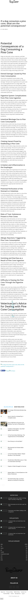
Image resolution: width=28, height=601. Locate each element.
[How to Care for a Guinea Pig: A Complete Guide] (4, 418)
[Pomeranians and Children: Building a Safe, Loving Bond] (4, 512)
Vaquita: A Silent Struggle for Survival (17, 466)
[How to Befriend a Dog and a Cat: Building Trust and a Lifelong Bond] (4, 424)
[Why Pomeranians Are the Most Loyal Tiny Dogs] (4, 506)
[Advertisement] (14, 35)
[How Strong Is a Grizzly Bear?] (4, 443)
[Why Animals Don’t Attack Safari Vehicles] (4, 449)
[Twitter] (17, 587)
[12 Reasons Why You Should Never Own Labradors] (4, 522)
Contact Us (23, 592)
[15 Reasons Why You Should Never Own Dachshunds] (4, 535)
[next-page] (3, 485)
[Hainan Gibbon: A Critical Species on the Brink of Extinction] (4, 474)
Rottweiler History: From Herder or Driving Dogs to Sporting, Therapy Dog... (17, 498)
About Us (3, 592)
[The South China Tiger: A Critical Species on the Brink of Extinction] (4, 480)
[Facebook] (10, 587)
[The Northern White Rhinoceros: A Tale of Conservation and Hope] (4, 461)
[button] (3, 2)
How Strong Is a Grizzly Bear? (15, 441)
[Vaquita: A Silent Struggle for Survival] (4, 468)
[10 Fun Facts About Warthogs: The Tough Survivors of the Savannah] (4, 436)
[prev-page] (1, 485)
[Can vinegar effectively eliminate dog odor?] (4, 411)
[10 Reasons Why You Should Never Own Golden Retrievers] (4, 529)
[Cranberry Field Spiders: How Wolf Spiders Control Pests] (4, 430)
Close (2, 598)
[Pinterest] (14, 587)
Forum (12, 593)
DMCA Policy (17, 592)
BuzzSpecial (17, 593)
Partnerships (6, 593)
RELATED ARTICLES (8, 407)
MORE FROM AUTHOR (19, 407)
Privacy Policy (9, 592)
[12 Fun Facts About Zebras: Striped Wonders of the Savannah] (4, 455)
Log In (23, 593)
